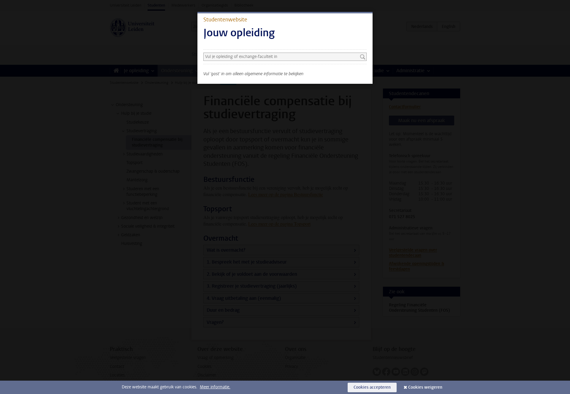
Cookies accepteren (372, 387)
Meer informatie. (215, 387)
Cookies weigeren (425, 387)
